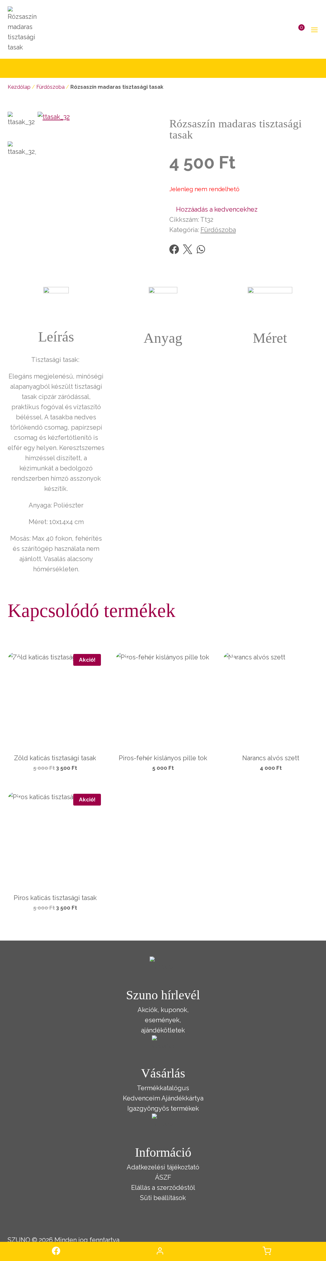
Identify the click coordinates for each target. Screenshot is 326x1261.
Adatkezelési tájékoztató (163, 1167)
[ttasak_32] (97, 171)
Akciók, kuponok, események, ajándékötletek (163, 1020)
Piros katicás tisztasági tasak (55, 898)
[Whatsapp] (201, 249)
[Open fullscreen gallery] (150, 224)
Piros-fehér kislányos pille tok (163, 758)
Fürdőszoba (50, 87)
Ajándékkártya (182, 1098)
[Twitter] (187, 249)
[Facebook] (174, 249)
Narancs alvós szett (270, 758)
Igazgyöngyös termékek (163, 1108)
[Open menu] (313, 29)
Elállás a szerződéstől (163, 1187)
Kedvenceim (141, 1098)
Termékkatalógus (163, 1088)
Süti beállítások (163, 1198)
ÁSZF (163, 1177)
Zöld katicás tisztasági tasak (55, 758)
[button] (213, 209)
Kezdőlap (19, 87)
